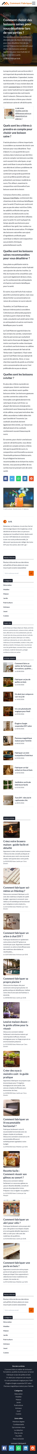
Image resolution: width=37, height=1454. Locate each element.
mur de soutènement (19, 633)
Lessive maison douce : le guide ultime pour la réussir (15, 1025)
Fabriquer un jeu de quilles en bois (22, 680)
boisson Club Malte (11, 198)
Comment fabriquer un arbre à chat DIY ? (16, 934)
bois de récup (12, 635)
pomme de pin (13, 630)
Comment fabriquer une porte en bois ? (16, 1264)
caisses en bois (23, 630)
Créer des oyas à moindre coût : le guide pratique (16, 1074)
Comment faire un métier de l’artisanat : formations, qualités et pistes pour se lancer (18, 1370)
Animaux (6, 607)
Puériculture (8, 603)
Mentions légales (19, 1421)
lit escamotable (15, 642)
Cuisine (7, 15)
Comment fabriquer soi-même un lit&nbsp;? (16, 889)
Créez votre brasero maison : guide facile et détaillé (15, 844)
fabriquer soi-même (23, 637)
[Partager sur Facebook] (5, 478)
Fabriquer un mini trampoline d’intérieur (24, 754)
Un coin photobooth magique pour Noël (23, 710)
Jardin (5, 598)
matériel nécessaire (16, 650)
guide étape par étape (10, 628)
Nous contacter (18, 1439)
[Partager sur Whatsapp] (18, 478)
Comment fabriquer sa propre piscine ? (15, 980)
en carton (17, 652)
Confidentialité (18, 1424)
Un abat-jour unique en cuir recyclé (24, 695)
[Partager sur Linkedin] (25, 478)
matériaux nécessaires (10, 640)
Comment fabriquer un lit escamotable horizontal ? (16, 1122)
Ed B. (18, 58)
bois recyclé (25, 645)
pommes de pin (22, 635)
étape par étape (22, 628)
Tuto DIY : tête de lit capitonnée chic (23, 799)
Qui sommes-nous (18, 1427)
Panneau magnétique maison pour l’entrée (23, 739)
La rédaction (18, 1430)
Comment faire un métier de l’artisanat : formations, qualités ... (24, 666)
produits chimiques (14, 645)
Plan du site (18, 1433)
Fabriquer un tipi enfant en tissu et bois (23, 768)
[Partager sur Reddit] (31, 478)
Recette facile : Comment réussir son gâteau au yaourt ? (15, 1174)
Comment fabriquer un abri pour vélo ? (16, 1221)
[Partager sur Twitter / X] (12, 478)
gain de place (12, 637)
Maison (6, 594)
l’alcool (26, 340)
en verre (20, 640)
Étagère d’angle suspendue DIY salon (23, 724)
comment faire (14, 87)
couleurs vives (25, 642)
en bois (11, 652)
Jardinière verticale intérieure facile (23, 783)
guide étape (12, 647)
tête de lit (10, 633)
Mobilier (6, 589)
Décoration (7, 585)
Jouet (5, 611)
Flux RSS (19, 1436)
